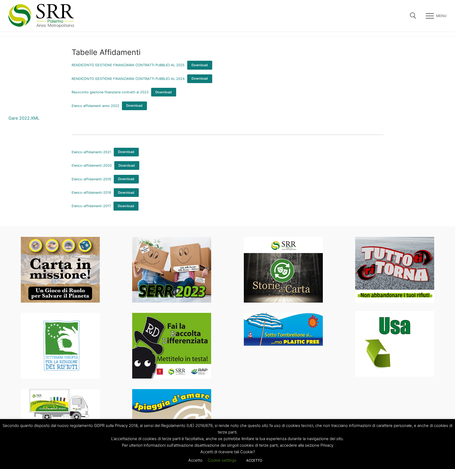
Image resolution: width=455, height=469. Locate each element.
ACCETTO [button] (254, 460)
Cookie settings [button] (222, 460)
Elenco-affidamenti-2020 (92, 165)
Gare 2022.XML (23, 118)
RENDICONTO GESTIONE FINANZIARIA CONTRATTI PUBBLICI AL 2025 (128, 65)
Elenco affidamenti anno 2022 (95, 106)
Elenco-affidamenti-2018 (91, 193)
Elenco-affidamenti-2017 (91, 206)
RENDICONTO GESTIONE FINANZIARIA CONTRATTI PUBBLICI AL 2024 (128, 78)
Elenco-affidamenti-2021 (91, 152)
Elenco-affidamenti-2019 (91, 179)
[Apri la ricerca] (413, 15)
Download (199, 65)
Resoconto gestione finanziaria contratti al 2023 (110, 92)
